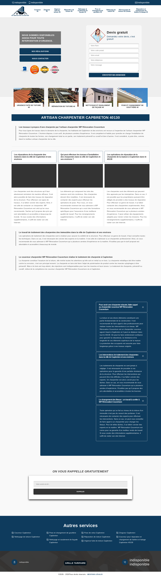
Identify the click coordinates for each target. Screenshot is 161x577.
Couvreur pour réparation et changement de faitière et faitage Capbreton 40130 (132, 539)
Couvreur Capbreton (22, 533)
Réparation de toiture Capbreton (97, 537)
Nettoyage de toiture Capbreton (27, 537)
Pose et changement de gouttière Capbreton (62, 534)
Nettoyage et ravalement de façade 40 (82, 10)
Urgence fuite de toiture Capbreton (98, 541)
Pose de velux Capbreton (94, 533)
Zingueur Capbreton (127, 533)
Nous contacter (40, 58)
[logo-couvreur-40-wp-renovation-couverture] (20, 11)
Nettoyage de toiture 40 (111, 10)
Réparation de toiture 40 (69, 10)
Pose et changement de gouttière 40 (97, 10)
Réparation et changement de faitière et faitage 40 (141, 10)
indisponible (20, 2)
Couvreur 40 (37, 10)
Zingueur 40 (47, 10)
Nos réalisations (40, 51)
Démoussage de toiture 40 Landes (124, 10)
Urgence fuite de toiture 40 (57, 10)
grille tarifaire (75, 563)
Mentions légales (95, 574)
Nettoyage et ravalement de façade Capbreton (63, 541)
